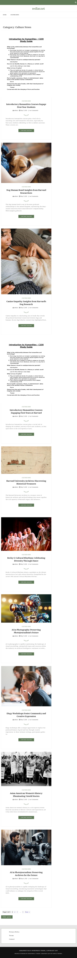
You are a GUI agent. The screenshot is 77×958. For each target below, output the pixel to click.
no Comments (33, 110)
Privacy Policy (14, 932)
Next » (27, 912)
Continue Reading (26, 130)
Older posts (7, 917)
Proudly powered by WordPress (25, 953)
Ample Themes (57, 953)
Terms (11, 935)
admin (16, 110)
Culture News (14, 14)
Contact (12, 939)
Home (4, 14)
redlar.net (38, 8)
